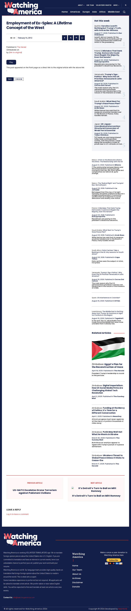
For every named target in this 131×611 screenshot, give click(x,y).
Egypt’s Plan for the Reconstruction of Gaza (107, 366)
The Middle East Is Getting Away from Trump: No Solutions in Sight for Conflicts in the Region (107, 313)
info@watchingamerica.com (24, 597)
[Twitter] (125, 5)
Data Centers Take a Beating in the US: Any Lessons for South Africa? (108, 252)
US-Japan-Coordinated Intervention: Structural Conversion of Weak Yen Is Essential (107, 127)
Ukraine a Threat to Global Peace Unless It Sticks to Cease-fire (108, 458)
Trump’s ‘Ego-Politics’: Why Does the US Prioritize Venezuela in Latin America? (108, 77)
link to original (15, 52)
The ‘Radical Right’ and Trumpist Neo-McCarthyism (107, 184)
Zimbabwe (18, 79)
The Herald (21, 47)
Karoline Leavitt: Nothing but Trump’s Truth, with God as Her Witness (107, 28)
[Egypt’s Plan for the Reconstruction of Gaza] (108, 348)
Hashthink (122, 609)
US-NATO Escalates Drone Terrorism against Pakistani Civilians (35, 491)
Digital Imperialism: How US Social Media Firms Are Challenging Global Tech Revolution (107, 389)
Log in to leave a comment (17, 514)
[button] (124, 12)
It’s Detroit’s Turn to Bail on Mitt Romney (96, 495)
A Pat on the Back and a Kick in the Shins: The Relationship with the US (107, 161)
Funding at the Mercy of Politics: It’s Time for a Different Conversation (108, 410)
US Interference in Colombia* (108, 298)
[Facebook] (64, 37)
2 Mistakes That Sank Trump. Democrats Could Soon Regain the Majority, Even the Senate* (108, 54)
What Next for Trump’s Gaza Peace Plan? (107, 102)
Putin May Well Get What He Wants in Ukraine (107, 433)
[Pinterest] (76, 37)
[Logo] (22, 8)
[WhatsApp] (82, 37)
